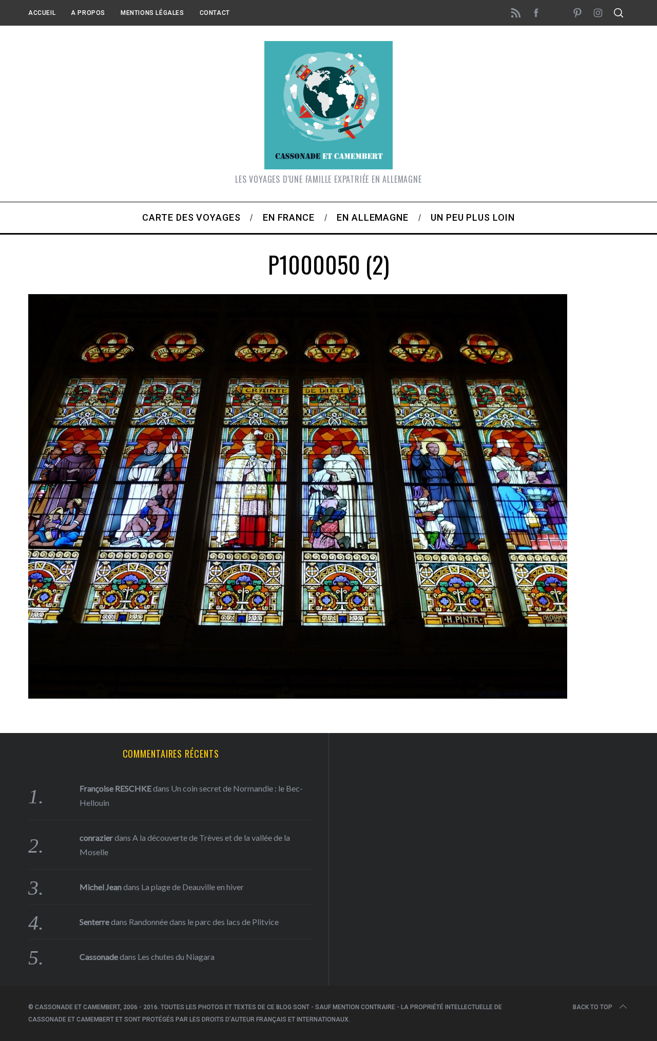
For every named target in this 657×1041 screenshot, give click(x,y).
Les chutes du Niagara (176, 956)
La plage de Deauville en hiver (192, 887)
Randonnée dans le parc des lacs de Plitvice (204, 922)
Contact (215, 12)
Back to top (592, 1007)
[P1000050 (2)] (297, 695)
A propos (88, 12)
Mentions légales (152, 12)
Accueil (41, 12)
